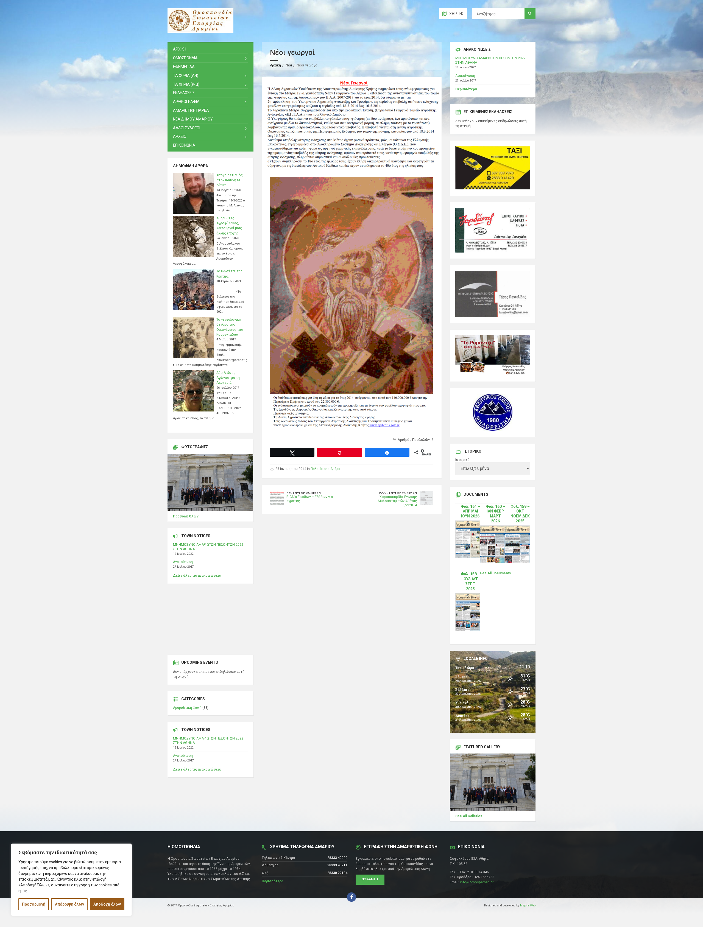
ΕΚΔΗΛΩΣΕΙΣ (184, 93)
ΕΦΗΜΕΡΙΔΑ (184, 67)
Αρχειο (179, 136)
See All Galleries (468, 816)
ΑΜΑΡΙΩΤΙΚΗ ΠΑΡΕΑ (191, 110)
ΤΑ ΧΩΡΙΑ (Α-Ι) (185, 75)
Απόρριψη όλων (69, 904)
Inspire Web (527, 905)
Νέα (289, 65)
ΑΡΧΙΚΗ (179, 49)
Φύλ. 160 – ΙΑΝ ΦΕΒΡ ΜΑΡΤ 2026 (495, 513)
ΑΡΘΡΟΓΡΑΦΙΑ (186, 101)
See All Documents (495, 573)
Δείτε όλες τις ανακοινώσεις (197, 576)
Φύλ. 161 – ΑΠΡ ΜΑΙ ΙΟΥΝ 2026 (470, 511)
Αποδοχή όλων (107, 904)
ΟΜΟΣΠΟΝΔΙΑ (185, 58)
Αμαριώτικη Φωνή (187, 708)
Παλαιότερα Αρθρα (325, 469)
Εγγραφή (368, 879)
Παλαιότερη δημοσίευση (397, 493)
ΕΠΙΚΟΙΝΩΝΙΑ (184, 145)
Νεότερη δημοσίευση (303, 493)
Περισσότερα (466, 89)
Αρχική (275, 65)
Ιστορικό (462, 459)
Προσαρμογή (33, 904)
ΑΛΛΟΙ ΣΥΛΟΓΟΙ (186, 128)
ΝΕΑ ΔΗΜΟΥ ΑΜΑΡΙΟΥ (193, 119)
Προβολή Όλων (186, 516)
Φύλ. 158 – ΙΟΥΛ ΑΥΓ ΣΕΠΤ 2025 (470, 581)
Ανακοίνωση (183, 562)
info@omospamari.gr (476, 882)
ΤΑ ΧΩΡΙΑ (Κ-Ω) (186, 84)
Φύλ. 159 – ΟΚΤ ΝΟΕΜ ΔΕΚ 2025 (520, 513)
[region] (71, 880)
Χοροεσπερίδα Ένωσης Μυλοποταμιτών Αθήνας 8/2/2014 (397, 501)
